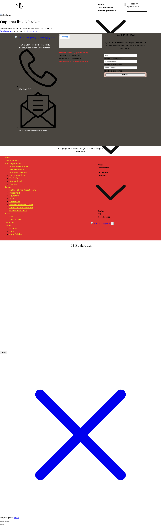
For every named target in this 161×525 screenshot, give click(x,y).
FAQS (11, 231)
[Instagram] (36, 140)
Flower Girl (14, 195)
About (101, 4)
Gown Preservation (18, 210)
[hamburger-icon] (125, 4)
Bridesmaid (14, 193)
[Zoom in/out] (1, 521)
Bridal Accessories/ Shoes (21, 204)
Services (8, 187)
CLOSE (3, 353)
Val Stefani (14, 178)
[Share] (6, 521)
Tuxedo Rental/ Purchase (21, 207)
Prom (11, 198)
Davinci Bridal (15, 181)
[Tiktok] (41, 140)
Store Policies (104, 217)
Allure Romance (16, 169)
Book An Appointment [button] (133, 5)
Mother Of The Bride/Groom (22, 190)
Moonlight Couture (18, 172)
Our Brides (103, 172)
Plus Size (13, 184)
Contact (8, 225)
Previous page (6, 31)
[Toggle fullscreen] (3, 521)
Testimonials (103, 167)
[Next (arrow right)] (3, 524)
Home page (32, 31)
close (16, 517)
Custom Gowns (106, 7)
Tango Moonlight (17, 175)
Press (7, 213)
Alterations (14, 201)
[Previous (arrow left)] (1, 524)
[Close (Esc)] (8, 521)
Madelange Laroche (18, 166)
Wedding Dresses (13, 163)
